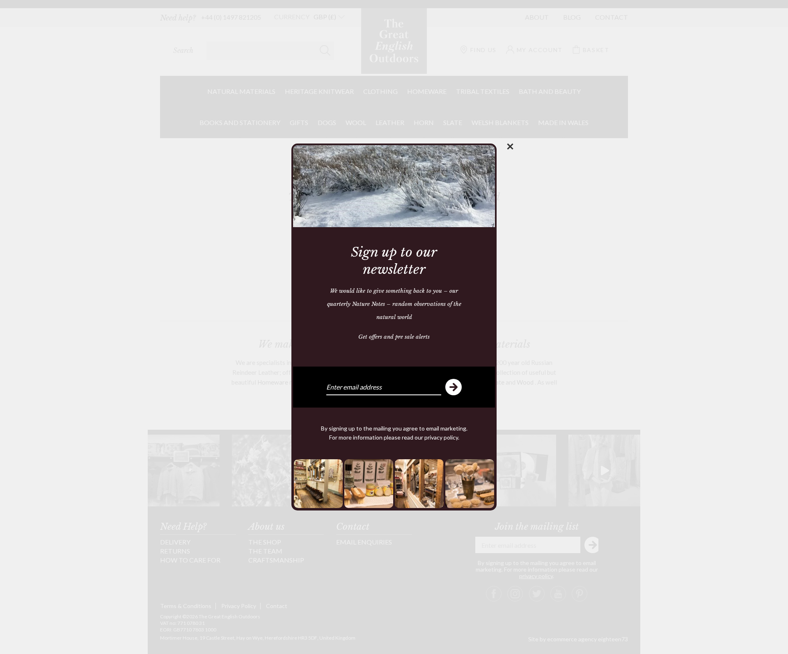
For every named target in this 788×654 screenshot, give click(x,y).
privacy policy (441, 437)
